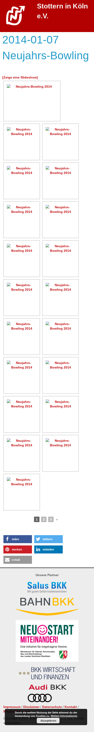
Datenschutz (52, 707)
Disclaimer (31, 707)
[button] (17, 539)
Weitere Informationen (64, 716)
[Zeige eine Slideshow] (20, 77)
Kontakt (71, 707)
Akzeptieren (48, 720)
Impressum (12, 707)
